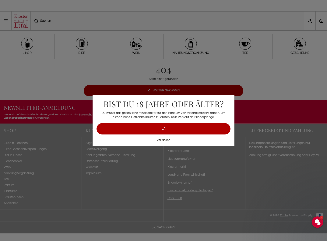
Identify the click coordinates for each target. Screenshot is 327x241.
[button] (294, 205)
